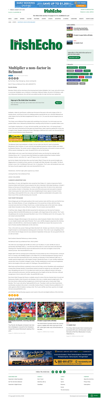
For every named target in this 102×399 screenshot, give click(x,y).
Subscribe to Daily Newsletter (15, 379)
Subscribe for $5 (73, 57)
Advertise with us (41, 381)
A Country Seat (78, 43)
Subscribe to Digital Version (15, 384)
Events (50, 18)
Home (9, 22)
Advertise (58, 18)
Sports (44, 18)
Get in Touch (40, 379)
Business (79, 70)
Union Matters (73, 83)
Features (36, 18)
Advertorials (72, 67)
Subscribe (74, 18)
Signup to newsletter (87, 9)
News (10, 18)
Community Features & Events (78, 74)
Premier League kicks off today (83, 35)
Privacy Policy (87, 381)
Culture (29, 18)
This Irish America (74, 80)
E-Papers (65, 18)
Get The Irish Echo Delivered (15, 381)
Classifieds (40, 384)
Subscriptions (87, 384)
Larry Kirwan (72, 77)
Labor (16, 18)
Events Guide (90, 18)
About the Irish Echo (89, 379)
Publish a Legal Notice (87, 12)
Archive (82, 67)
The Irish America (65, 390)
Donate (81, 18)
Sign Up (58, 102)
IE (91, 74)
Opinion (22, 18)
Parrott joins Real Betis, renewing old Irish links (81, 29)
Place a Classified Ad (14, 12)
